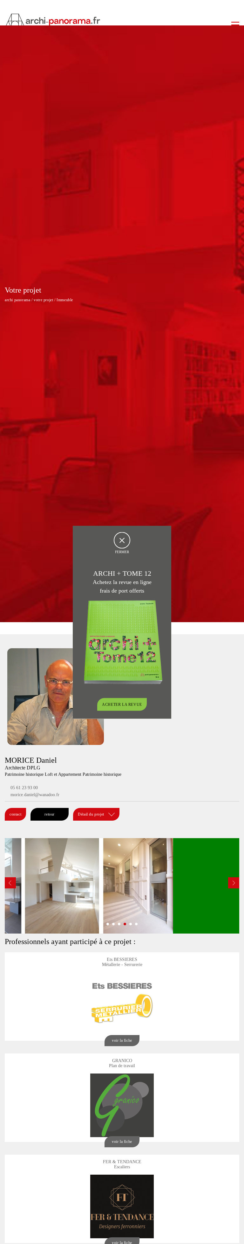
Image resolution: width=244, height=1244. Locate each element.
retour (49, 814)
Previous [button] (10, 882)
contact (15, 814)
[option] (122, 886)
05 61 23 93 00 (24, 787)
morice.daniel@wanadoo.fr (34, 794)
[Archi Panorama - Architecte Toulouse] (122, 21)
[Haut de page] (233, 1233)
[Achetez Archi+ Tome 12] (123, 641)
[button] (107, 924)
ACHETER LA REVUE (122, 704)
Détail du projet (91, 814)
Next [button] (233, 882)
